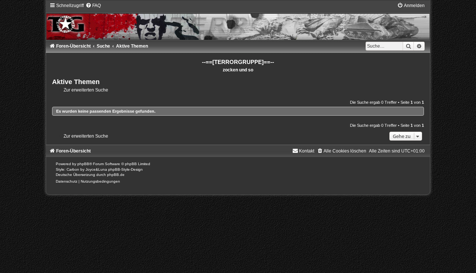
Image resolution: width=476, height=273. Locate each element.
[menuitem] (93, 5)
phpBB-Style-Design (125, 169)
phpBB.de (116, 175)
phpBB (83, 164)
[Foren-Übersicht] (238, 21)
